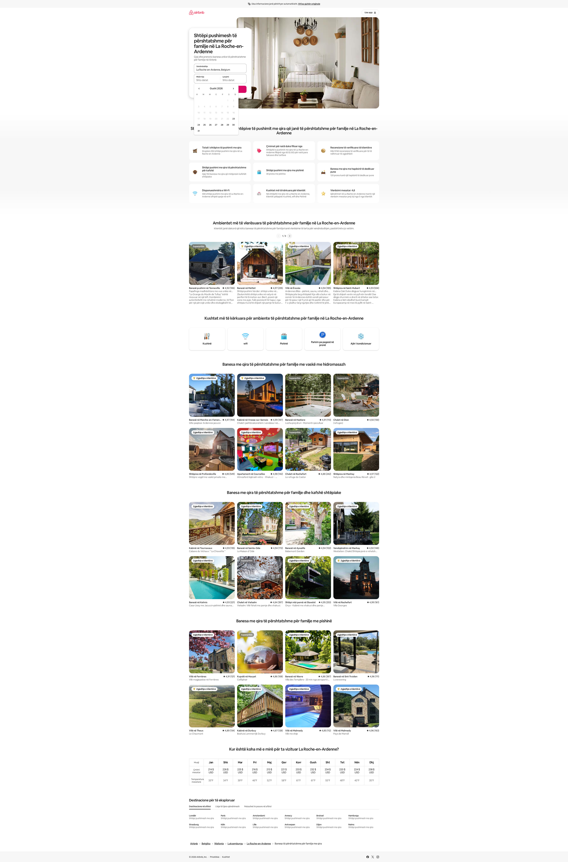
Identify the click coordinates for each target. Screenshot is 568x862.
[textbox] (207, 80)
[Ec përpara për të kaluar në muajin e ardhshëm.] (233, 88)
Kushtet (226, 857)
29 (228, 124)
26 (210, 124)
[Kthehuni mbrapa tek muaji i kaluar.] (199, 88)
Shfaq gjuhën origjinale (309, 4)
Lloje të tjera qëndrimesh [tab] (227, 806)
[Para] (289, 236)
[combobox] (220, 69)
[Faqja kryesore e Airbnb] (196, 12)
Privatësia (214, 857)
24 (199, 124)
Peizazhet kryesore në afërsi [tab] (257, 806)
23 (233, 118)
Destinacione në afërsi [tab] (200, 806)
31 (199, 131)
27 (216, 124)
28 (222, 124)
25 (204, 124)
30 (233, 124)
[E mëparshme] (278, 236)
